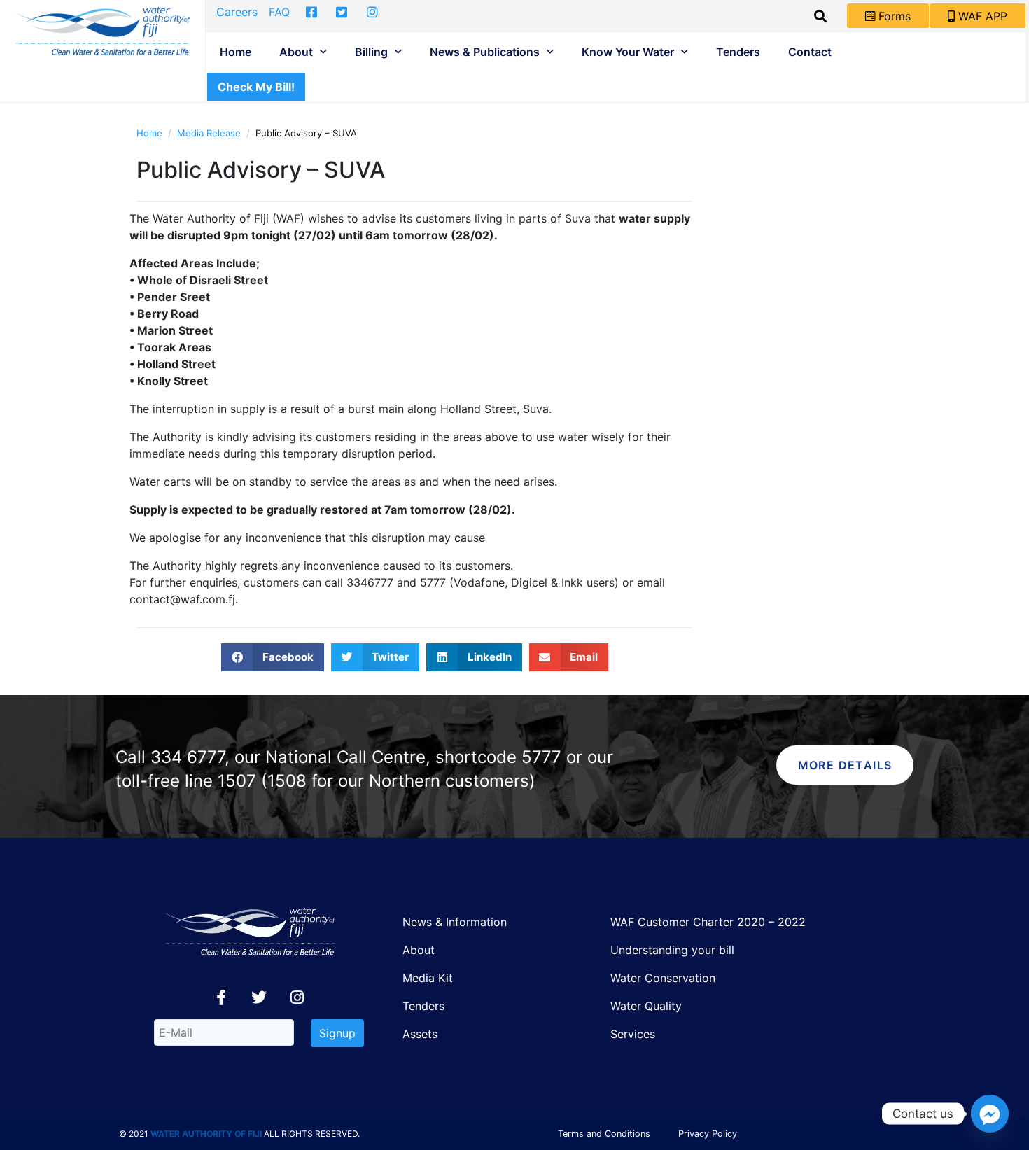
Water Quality (646, 1006)
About (296, 52)
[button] (272, 657)
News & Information (454, 922)
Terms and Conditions (604, 1133)
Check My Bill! (256, 87)
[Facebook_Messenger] (990, 1114)
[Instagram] (296, 997)
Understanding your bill (672, 950)
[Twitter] (259, 997)
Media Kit (427, 978)
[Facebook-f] (221, 997)
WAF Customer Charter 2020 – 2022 (708, 922)
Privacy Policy (707, 1133)
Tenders (738, 52)
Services (632, 1034)
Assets (420, 1034)
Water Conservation (662, 978)
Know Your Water (628, 52)
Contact (810, 52)
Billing (371, 52)
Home (235, 52)
